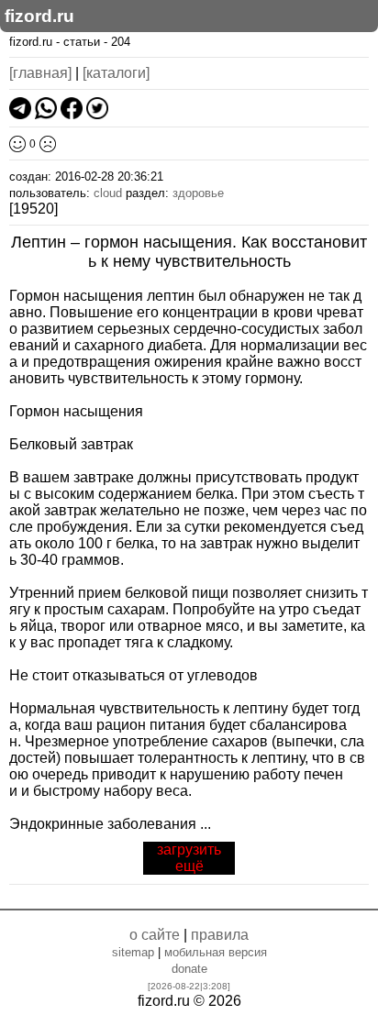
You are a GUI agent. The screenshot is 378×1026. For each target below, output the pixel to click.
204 (120, 42)
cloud (108, 193)
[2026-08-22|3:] (189, 986)
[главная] (40, 73)
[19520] (33, 208)
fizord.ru (39, 16)
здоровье (198, 193)
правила (220, 935)
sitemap (133, 952)
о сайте (154, 935)
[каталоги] (116, 73)
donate (189, 969)
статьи (81, 42)
